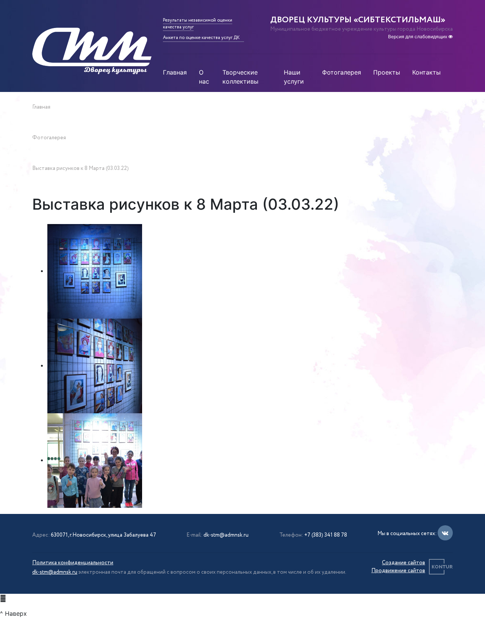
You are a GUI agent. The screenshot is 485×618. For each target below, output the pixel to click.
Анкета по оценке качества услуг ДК (201, 37)
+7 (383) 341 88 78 (325, 535)
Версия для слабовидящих (418, 36)
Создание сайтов (403, 563)
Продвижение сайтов (398, 570)
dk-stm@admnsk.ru (226, 535)
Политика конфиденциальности (72, 563)
